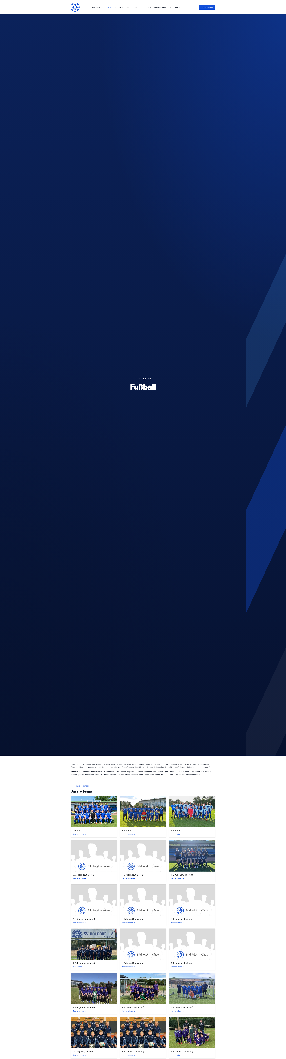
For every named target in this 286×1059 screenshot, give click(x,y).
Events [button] (146, 7)
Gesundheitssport (133, 7)
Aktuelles (96, 7)
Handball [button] (117, 7)
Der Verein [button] (173, 7)
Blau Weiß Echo (160, 7)
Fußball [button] (106, 7)
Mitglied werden (207, 7)
